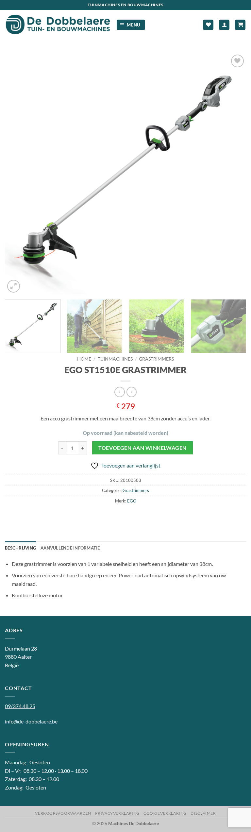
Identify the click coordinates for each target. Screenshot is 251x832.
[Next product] (119, 392)
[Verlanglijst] (208, 25)
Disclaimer (203, 813)
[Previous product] (131, 392)
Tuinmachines (115, 359)
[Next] (233, 173)
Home (84, 359)
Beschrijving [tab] (20, 548)
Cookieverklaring (165, 813)
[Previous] (18, 173)
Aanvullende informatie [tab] (70, 548)
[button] (131, 25)
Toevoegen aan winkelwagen (142, 448)
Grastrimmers (156, 359)
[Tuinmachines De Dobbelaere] (58, 25)
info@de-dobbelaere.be (31, 721)
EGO (131, 500)
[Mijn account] (224, 25)
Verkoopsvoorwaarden (63, 813)
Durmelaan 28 (21, 648)
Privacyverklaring (117, 813)
